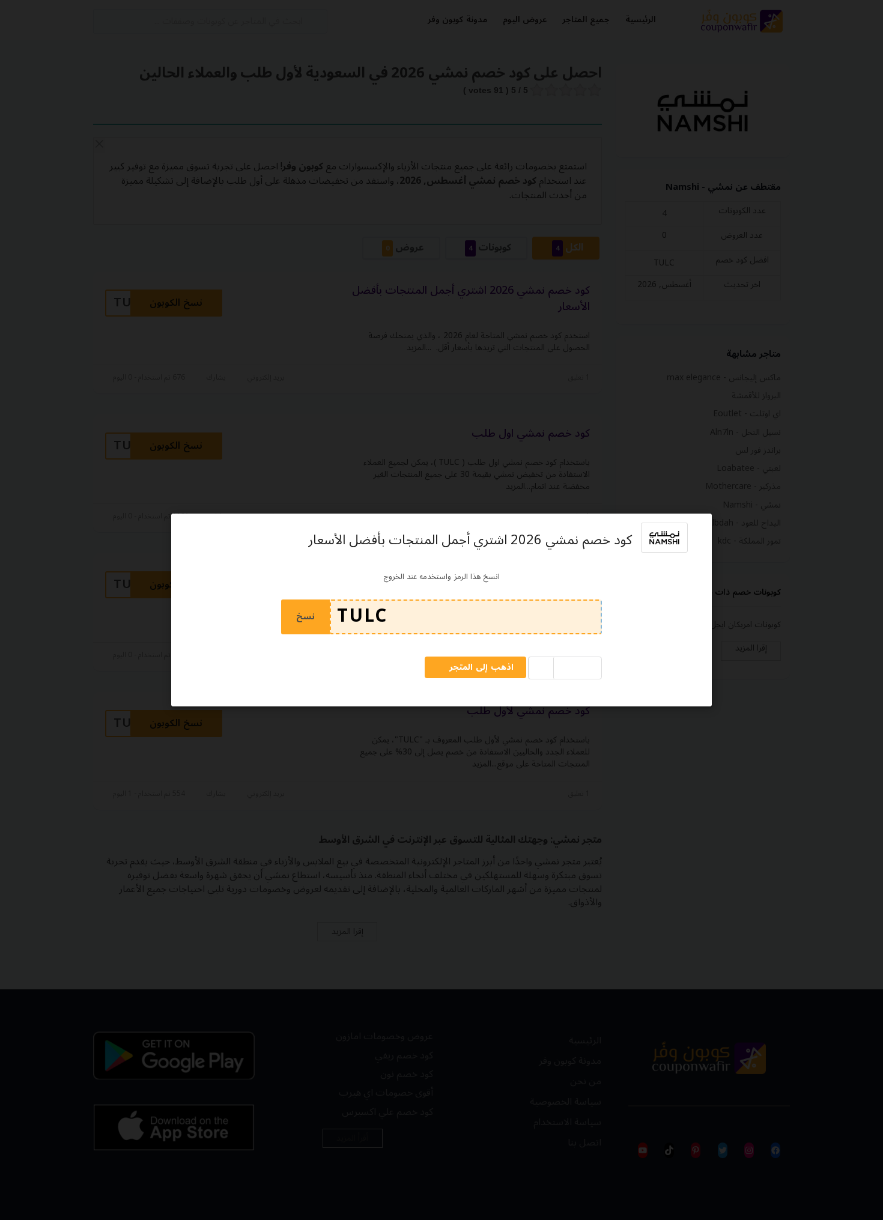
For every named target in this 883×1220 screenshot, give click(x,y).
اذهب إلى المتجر (481, 667)
